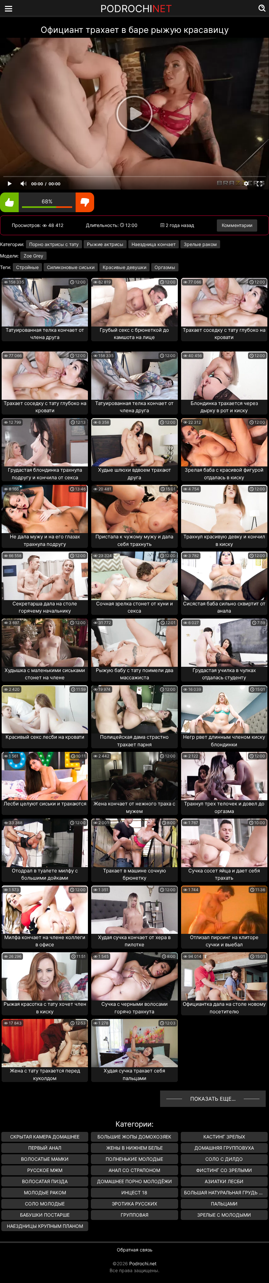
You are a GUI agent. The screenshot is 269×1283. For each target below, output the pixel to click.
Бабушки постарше (45, 1215)
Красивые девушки (124, 267)
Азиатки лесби (224, 1181)
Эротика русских (134, 1203)
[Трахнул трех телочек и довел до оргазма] (224, 776)
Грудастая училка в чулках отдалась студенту (224, 674)
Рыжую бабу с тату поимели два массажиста (134, 674)
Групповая (134, 1215)
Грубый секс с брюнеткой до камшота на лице (134, 334)
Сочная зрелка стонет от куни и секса (134, 607)
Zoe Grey (33, 256)
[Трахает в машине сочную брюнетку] (134, 843)
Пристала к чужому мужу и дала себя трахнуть (134, 540)
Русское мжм (44, 1170)
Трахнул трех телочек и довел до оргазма (224, 807)
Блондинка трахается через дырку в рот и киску (224, 407)
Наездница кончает (154, 244)
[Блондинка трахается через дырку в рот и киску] (224, 375)
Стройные (27, 267)
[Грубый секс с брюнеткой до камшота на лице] (134, 302)
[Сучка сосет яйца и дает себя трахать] (224, 843)
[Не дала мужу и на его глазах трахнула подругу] (45, 509)
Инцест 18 (134, 1192)
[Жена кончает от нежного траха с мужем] (134, 776)
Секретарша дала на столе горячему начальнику (44, 607)
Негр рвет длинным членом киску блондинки (224, 741)
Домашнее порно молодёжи (134, 1181)
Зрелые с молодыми (224, 1215)
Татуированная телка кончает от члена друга (45, 334)
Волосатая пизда (45, 1181)
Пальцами (224, 1203)
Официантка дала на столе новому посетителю (224, 1008)
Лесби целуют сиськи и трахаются (45, 803)
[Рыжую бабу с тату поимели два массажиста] (134, 643)
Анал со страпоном (134, 1170)
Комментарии (237, 225)
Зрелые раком (200, 244)
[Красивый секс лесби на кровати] (45, 709)
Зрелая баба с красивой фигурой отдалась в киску (224, 474)
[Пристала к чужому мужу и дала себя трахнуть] (134, 509)
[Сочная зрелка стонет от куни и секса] (134, 575)
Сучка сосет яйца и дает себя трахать (224, 874)
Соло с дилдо (224, 1159)
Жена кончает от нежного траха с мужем (134, 807)
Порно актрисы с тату (54, 244)
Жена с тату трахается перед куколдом (45, 1074)
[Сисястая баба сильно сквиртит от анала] (224, 575)
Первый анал (44, 1148)
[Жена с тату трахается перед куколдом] (45, 1043)
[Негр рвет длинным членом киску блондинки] (224, 709)
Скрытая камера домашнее (44, 1136)
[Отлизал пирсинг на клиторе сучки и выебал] (224, 910)
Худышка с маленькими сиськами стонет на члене (45, 674)
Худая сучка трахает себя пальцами (134, 1074)
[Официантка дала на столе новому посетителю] (224, 976)
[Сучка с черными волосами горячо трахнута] (134, 976)
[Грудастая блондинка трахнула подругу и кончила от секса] (45, 442)
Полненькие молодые (134, 1159)
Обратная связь (135, 1249)
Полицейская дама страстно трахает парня (134, 741)
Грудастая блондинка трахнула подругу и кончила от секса (45, 474)
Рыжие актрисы (105, 244)
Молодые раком (45, 1192)
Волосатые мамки (45, 1159)
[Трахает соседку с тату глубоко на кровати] (224, 302)
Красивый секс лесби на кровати (45, 737)
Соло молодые (45, 1203)
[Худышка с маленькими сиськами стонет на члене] (45, 643)
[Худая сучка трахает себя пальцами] (134, 1043)
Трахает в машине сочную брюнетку (134, 874)
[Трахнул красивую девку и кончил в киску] (224, 509)
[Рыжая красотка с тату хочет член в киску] (45, 976)
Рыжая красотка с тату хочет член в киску (45, 1008)
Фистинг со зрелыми (224, 1170)
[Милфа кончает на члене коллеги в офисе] (45, 910)
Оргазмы (165, 267)
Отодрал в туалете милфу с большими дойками (45, 874)
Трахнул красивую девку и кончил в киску (224, 540)
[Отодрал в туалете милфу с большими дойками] (45, 843)
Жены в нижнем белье (134, 1148)
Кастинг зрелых (224, 1136)
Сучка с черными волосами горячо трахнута (134, 1008)
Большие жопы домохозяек (134, 1136)
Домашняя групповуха (224, 1148)
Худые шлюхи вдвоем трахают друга (134, 474)
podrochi (136, 8)
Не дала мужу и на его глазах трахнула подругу (45, 540)
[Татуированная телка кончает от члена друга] (45, 302)
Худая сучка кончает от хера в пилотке (134, 941)
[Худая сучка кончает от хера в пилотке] (134, 910)
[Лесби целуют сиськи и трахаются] (45, 776)
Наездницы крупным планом (45, 1226)
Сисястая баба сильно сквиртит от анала (224, 607)
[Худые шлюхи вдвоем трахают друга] (134, 442)
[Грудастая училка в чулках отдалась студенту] (224, 643)
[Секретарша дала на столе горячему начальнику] (45, 575)
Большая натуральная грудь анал (226, 1192)
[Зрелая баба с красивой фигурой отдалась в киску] (224, 442)
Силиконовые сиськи (70, 267)
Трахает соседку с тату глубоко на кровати (224, 334)
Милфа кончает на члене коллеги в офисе (44, 941)
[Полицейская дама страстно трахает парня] (134, 709)
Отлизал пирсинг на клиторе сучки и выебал (224, 941)
